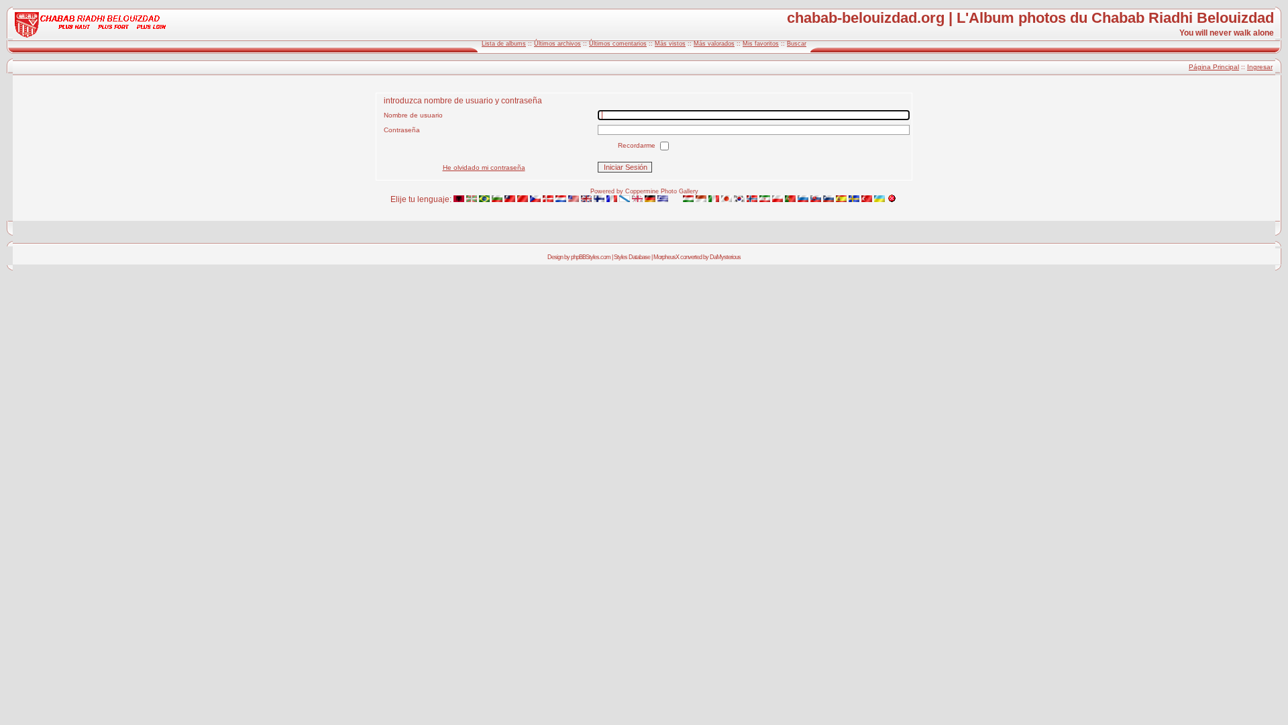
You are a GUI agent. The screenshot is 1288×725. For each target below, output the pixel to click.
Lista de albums (504, 43)
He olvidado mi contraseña (484, 167)
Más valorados (714, 43)
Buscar (796, 43)
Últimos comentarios (618, 43)
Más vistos (670, 43)
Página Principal (1214, 66)
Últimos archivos (557, 43)
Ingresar (1260, 66)
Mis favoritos (761, 43)
